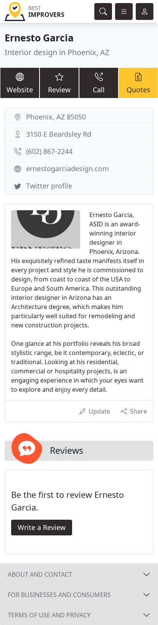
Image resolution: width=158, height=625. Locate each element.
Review (59, 89)
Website (20, 89)
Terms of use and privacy (49, 615)
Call (99, 89)
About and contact (40, 574)
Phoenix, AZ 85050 (56, 116)
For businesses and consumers (59, 595)
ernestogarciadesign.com (67, 168)
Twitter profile (49, 185)
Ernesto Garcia (39, 37)
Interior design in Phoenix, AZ (57, 52)
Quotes (138, 89)
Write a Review (42, 527)
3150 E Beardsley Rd (58, 134)
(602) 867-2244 (49, 151)
